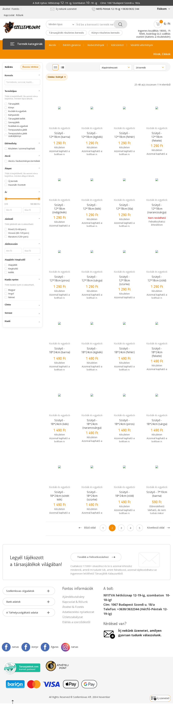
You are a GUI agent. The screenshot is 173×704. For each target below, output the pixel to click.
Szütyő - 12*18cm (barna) (59, 135)
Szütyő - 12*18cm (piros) (60, 278)
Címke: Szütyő (57, 77)
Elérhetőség (10, 143)
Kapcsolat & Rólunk (75, 602)
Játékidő (9, 219)
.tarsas (15, 646)
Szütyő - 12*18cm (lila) (124, 206)
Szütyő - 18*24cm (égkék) (92, 350)
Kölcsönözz (117, 45)
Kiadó (7, 321)
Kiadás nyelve (11, 280)
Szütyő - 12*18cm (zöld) (156, 278)
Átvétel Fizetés (11, 8)
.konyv (34, 646)
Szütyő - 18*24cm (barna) (59, 350)
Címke (8, 305)
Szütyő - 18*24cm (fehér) (124, 350)
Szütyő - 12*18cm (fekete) (156, 136)
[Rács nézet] (55, 67)
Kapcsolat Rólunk (13, 15)
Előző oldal (90, 527)
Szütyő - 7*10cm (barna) (156, 494)
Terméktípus (11, 91)
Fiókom (162, 9)
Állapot (8, 168)
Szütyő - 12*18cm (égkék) (92, 135)
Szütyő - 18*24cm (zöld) (124, 494)
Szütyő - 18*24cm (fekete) (156, 352)
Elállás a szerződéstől (76, 622)
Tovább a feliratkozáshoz (93, 557)
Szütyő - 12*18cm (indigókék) (59, 208)
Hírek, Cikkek (161, 54)
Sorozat (8, 313)
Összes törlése (30, 67)
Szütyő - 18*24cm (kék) (60, 422)
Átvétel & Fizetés (73, 607)
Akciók (52, 45)
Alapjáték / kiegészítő (15, 260)
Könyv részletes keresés (105, 32)
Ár (6, 192)
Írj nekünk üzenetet (65, 8)
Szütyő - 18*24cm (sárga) (156, 422)
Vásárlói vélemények (142, 45)
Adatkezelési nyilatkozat (78, 612)
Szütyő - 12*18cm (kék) (92, 206)
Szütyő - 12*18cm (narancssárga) (156, 208)
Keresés (9, 75)
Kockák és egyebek (59, 128)
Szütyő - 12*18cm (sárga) (92, 278)
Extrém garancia (72, 45)
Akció (7, 156)
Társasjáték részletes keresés (66, 32)
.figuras (54, 646)
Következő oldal (155, 527)
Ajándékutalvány (73, 597)
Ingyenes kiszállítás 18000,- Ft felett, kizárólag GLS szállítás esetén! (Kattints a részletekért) (153, 33)
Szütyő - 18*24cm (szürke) (91, 495)
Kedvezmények (96, 45)
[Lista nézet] (62, 67)
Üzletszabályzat (72, 617)
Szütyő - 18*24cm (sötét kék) (59, 495)
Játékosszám (11, 244)
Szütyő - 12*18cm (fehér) (124, 135)
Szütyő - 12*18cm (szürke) (124, 280)
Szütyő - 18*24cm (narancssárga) (92, 424)
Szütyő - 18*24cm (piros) (124, 422)
